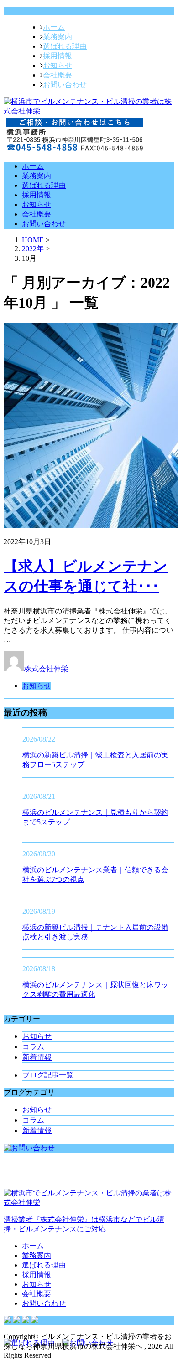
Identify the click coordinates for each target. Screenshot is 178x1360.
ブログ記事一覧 (47, 1075)
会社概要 (57, 75)
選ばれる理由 (65, 46)
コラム (33, 1047)
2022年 (33, 248)
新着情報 (37, 1057)
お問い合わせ (65, 84)
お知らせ (57, 65)
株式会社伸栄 (46, 669)
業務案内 (57, 37)
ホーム (54, 27)
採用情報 (57, 56)
